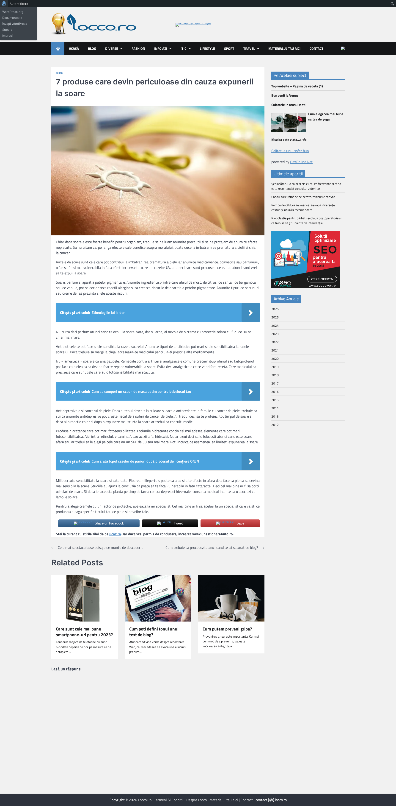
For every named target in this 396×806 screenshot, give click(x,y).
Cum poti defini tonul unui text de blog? (154, 632)
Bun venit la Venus (284, 95)
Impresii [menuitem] (7, 35)
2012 (275, 424)
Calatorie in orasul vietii (288, 104)
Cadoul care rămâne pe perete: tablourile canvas (303, 196)
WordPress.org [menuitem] (12, 12)
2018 (275, 375)
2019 (275, 366)
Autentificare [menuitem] (19, 4)
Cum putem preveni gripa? (227, 629)
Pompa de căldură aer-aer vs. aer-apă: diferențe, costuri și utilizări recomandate (303, 207)
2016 (275, 391)
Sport (229, 48)
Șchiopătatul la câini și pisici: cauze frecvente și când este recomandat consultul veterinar (306, 186)
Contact (316, 48)
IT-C (183, 48)
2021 (275, 350)
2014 (275, 408)
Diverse (111, 48)
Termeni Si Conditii (169, 800)
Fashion (138, 48)
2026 (275, 309)
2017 (275, 383)
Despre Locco (196, 800)
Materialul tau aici (284, 48)
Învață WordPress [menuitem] (14, 23)
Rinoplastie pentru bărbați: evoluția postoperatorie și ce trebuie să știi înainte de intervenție (306, 220)
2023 (275, 333)
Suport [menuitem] (7, 29)
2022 (275, 342)
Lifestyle (207, 48)
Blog (92, 48)
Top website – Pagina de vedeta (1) (297, 86)
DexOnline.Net (301, 162)
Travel (249, 48)
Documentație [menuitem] (12, 18)
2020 (275, 358)
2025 (275, 317)
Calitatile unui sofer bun (290, 150)
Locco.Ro (144, 800)
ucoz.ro (115, 534)
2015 (275, 399)
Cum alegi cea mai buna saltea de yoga (325, 116)
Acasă (74, 48)
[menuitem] (4, 3)
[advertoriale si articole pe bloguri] (305, 287)
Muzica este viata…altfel (289, 139)
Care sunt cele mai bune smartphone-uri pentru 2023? (84, 632)
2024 (275, 325)
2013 (275, 416)
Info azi (160, 48)
